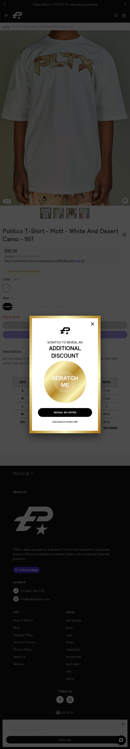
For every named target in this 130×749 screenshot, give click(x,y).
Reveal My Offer (65, 412)
